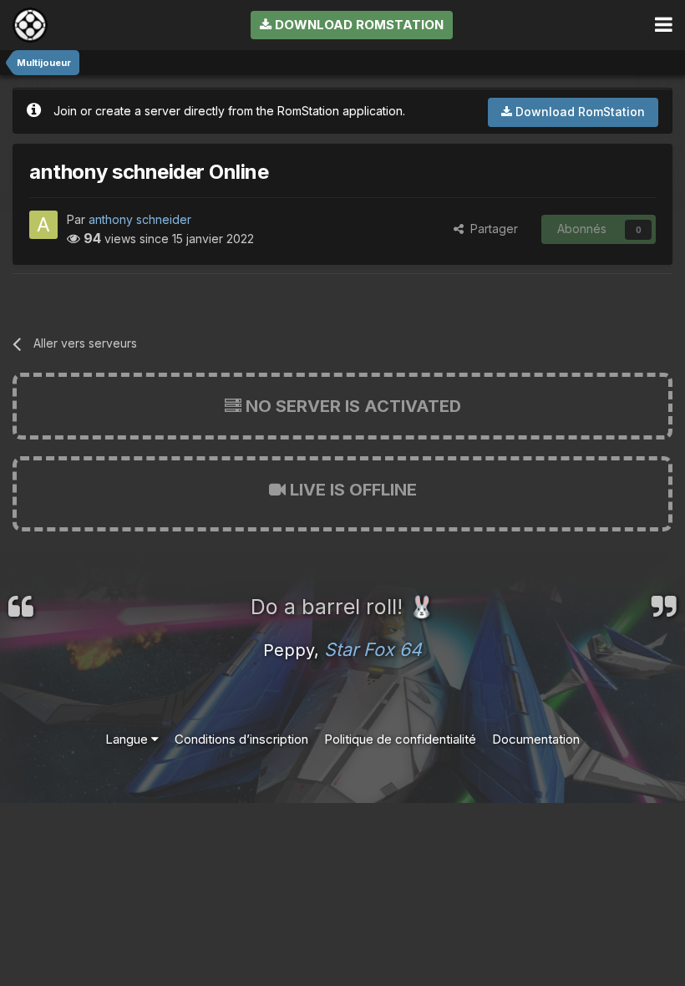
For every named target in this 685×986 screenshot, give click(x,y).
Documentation (536, 739)
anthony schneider (140, 219)
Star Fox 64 (373, 649)
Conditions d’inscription (241, 739)
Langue (128, 739)
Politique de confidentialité (400, 739)
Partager (491, 228)
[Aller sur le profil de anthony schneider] (43, 225)
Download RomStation (357, 25)
